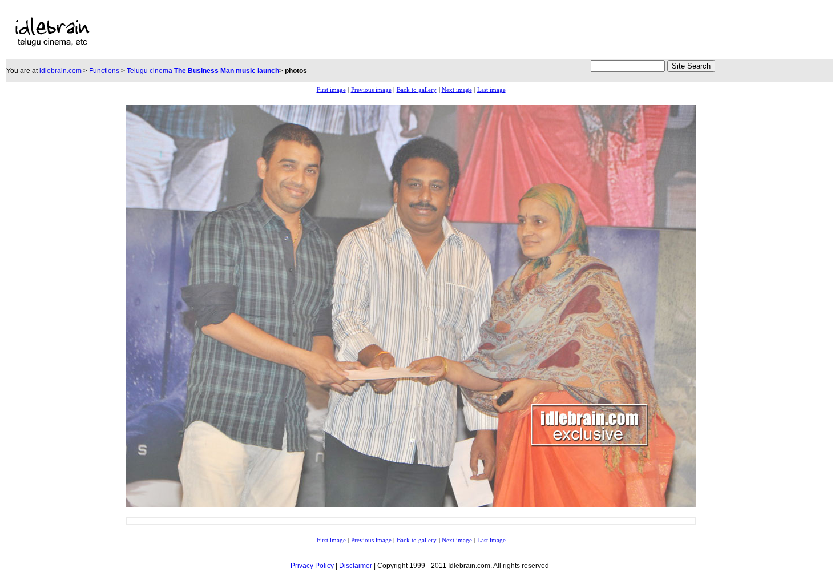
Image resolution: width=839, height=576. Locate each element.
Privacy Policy (312, 566)
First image (331, 90)
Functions (104, 71)
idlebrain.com (60, 71)
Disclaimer (355, 566)
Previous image (371, 90)
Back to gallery (417, 90)
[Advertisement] (365, 32)
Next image (457, 90)
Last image (491, 90)
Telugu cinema (203, 71)
